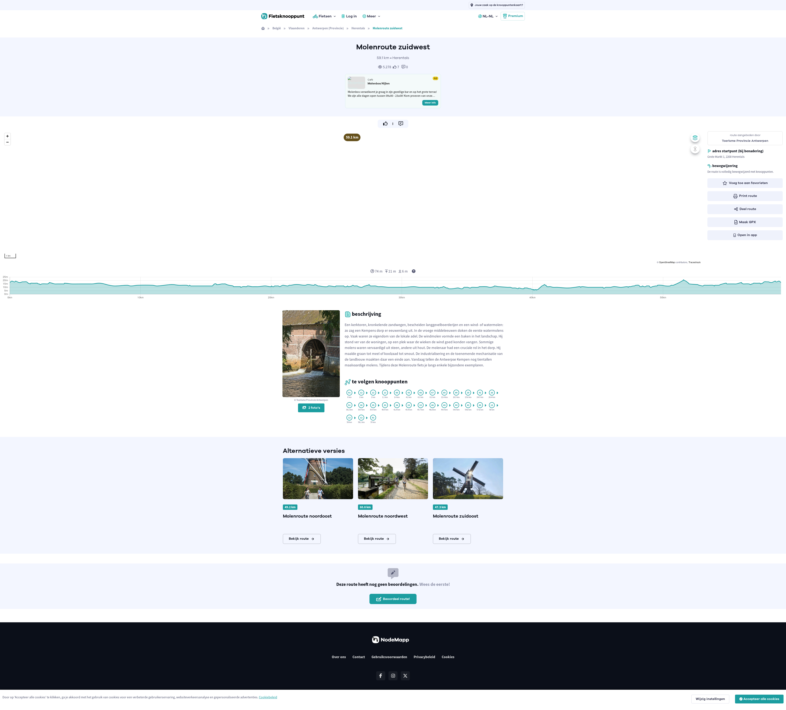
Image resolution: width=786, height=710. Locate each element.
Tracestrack (695, 262)
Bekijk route (299, 538)
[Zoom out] (7, 142)
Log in (351, 16)
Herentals (358, 28)
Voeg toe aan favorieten (748, 183)
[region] (352, 197)
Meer (371, 16)
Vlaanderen (297, 28)
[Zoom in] (7, 136)
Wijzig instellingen (710, 699)
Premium (515, 16)
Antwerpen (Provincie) (328, 28)
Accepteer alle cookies (761, 699)
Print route (748, 196)
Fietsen (325, 16)
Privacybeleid (424, 657)
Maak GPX (747, 222)
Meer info (430, 102)
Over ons (339, 657)
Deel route (748, 209)
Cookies (448, 657)
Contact (358, 657)
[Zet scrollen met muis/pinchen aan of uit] (695, 148)
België (276, 28)
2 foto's (314, 408)
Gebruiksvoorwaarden (389, 657)
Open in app (747, 235)
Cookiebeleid (268, 697)
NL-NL (488, 16)
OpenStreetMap (667, 262)
